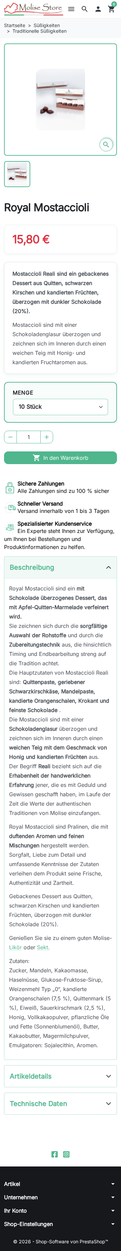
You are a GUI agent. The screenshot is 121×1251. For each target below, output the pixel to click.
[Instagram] (66, 1153)
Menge (23, 392)
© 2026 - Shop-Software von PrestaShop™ (60, 1241)
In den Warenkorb (60, 458)
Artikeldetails (31, 1076)
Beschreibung (32, 567)
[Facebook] (54, 1153)
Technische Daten (38, 1104)
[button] (84, 9)
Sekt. (43, 947)
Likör (15, 947)
